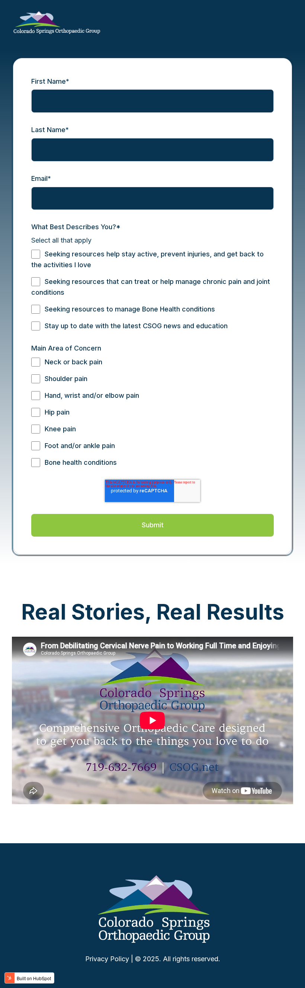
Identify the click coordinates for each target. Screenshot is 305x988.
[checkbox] (152, 290)
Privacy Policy (107, 959)
